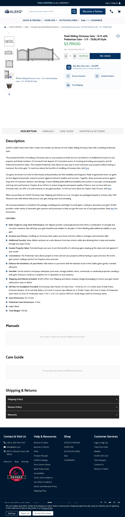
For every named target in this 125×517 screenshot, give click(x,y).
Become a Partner (41, 447)
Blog (16, 461)
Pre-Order (105, 56)
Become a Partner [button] (92, 11)
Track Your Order (101, 447)
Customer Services (106, 436)
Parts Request (100, 460)
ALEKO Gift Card (101, 456)
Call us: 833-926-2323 (16, 442)
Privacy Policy (47, 508)
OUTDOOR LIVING (68, 20)
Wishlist (97, 451)
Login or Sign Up (101, 442)
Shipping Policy (40, 491)
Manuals (48, 131)
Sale (83, 20)
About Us (8, 461)
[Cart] (119, 11)
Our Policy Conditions (43, 482)
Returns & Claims (41, 442)
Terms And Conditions (43, 478)
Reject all (25, 513)
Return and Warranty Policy (45, 486)
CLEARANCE (96, 20)
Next (9, 94)
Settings (12, 513)
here (87, 168)
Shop (67, 436)
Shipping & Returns (92, 131)
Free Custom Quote (42, 464)
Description (28, 131)
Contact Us (99, 464)
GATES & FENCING (32, 20)
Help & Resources (45, 436)
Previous (9, 33)
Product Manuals (41, 456)
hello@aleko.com (14, 447)
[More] (41, 20)
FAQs (36, 451)
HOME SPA (49, 20)
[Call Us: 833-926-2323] (111, 11)
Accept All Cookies (43, 513)
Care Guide (67, 131)
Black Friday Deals (41, 469)
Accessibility (39, 473)
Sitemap (24, 461)
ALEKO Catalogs (41, 460)
